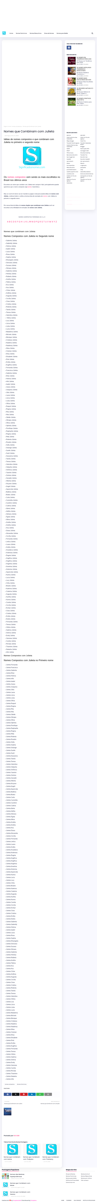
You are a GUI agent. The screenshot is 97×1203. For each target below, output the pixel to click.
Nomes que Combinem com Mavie (20, 1184)
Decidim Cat (83, 157)
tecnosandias (70, 165)
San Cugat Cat (71, 157)
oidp (81, 169)
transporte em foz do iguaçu (86, 176)
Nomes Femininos (21, 1084)
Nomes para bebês (71, 1178)
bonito (30, 187)
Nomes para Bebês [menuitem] (62, 33)
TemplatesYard (17, 1200)
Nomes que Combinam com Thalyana (31, 1158)
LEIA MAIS (85, 64)
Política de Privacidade (72, 1180)
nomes (45, 196)
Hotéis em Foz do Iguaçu (71, 176)
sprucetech (70, 161)
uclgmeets (83, 165)
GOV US (69, 135)
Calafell (69, 159)
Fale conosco (84, 1180)
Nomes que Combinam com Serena (20, 1193)
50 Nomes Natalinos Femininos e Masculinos (84, 69)
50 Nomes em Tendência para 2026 (84, 58)
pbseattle (83, 167)
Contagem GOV (84, 150)
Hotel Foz (83, 141)
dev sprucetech (84, 161)
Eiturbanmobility (85, 153)
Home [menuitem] (11, 33)
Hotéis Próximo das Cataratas (72, 145)
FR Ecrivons (70, 153)
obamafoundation (85, 171)
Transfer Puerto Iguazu (73, 143)
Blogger (82, 146)
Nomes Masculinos (86, 1176)
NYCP (68, 150)
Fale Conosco (77, 1200)
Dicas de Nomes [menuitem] (49, 33)
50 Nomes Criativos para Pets (84, 99)
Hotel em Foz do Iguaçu (84, 138)
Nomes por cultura (86, 1178)
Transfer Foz (83, 155)
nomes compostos (17, 126)
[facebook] (69, 48)
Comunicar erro (70, 1182)
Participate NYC (84, 148)
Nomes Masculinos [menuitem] (35, 33)
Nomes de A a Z (85, 1174)
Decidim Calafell (85, 159)
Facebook (68, 1200)
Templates (34, 1200)
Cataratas (69, 183)
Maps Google (70, 141)
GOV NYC (82, 135)
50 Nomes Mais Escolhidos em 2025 (84, 78)
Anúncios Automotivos (86, 173)
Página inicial (7, 126)
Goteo (68, 163)
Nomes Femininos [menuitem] (21, 33)
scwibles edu (70, 173)
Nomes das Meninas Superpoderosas (17, 1175)
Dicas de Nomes (70, 1174)
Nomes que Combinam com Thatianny (51, 1158)
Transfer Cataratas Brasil (85, 143)
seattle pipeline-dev (72, 171)
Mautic (82, 163)
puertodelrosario (71, 169)
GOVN (68, 148)
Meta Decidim (71, 167)
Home (62, 1200)
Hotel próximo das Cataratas (72, 138)
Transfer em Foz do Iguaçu (85, 180)
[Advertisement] (48, 16)
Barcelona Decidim (72, 155)
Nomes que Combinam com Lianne (12, 1158)
